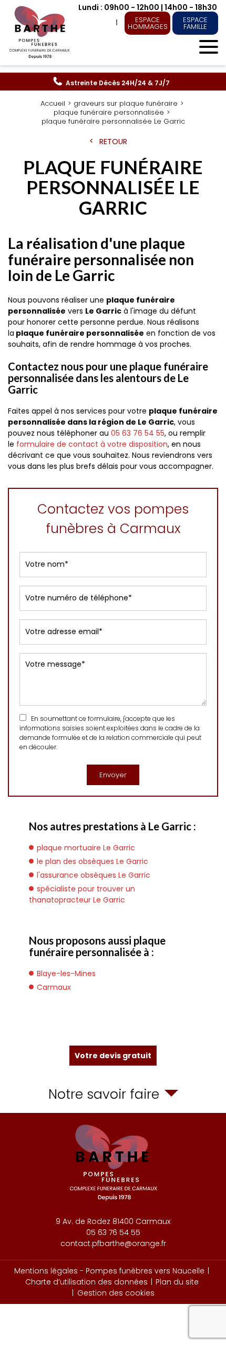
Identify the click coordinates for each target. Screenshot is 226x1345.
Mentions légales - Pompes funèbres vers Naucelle (109, 1271)
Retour (113, 141)
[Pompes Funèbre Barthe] (41, 32)
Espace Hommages (148, 23)
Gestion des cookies (116, 1293)
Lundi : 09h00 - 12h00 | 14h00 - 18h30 (147, 7)
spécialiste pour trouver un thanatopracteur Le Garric (82, 894)
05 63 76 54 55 (118, 82)
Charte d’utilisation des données (86, 1282)
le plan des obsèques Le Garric (92, 861)
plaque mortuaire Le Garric (86, 847)
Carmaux (54, 987)
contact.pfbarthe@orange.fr (113, 1243)
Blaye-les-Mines (66, 973)
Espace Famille (195, 23)
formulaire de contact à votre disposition (92, 444)
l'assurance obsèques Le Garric (93, 875)
